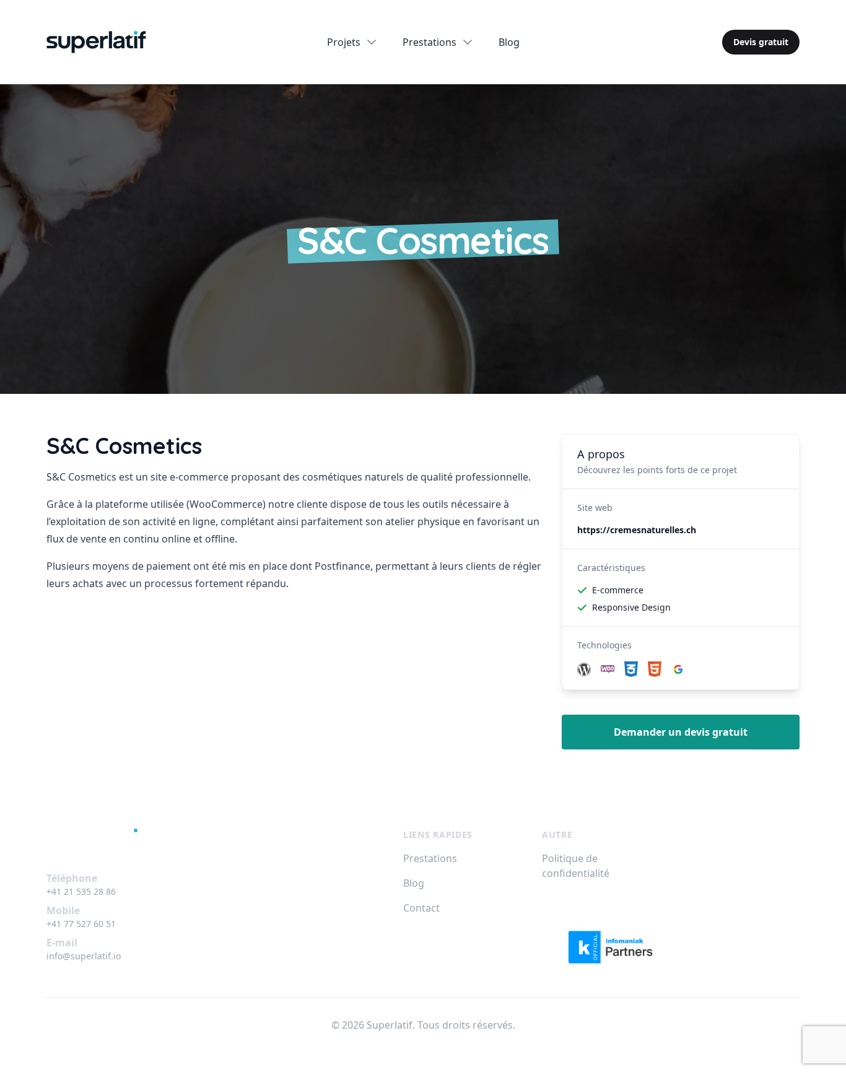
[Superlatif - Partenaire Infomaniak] (614, 947)
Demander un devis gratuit (681, 732)
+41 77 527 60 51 (81, 924)
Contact (421, 908)
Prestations (430, 858)
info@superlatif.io (83, 956)
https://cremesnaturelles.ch (636, 530)
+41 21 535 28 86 (81, 891)
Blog (509, 42)
